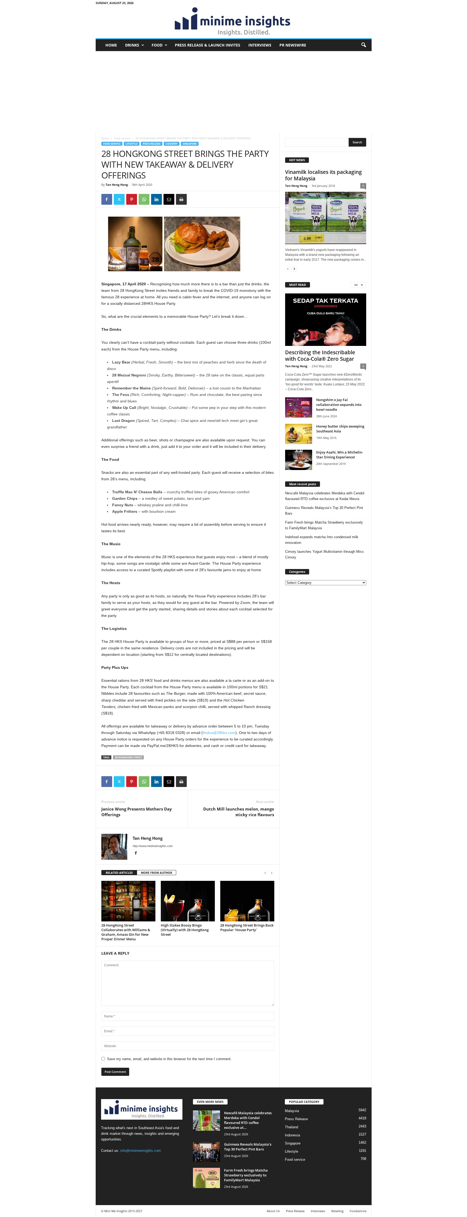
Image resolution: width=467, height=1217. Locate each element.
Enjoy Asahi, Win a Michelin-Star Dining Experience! (339, 454)
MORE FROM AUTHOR (156, 873)
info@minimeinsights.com (140, 1151)
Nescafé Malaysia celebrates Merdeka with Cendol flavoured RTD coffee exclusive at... (248, 1120)
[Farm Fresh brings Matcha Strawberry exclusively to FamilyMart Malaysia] (206, 1178)
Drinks (132, 45)
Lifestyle (132, 143)
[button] (363, 45)
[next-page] (294, 269)
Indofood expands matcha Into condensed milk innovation (321, 540)
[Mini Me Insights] (234, 22)
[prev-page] (265, 873)
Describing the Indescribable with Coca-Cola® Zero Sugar (320, 355)
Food (157, 45)
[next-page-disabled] (271, 873)
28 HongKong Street (128, 757)
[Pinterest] (131, 199)
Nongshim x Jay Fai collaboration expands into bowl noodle (339, 404)
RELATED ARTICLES (119, 873)
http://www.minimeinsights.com (153, 846)
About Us (273, 1211)
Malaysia (292, 1111)
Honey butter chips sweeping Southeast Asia (340, 429)
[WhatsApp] (144, 199)
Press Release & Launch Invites (207, 45)
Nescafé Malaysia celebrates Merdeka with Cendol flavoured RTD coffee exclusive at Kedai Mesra (324, 496)
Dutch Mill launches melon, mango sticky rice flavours (238, 811)
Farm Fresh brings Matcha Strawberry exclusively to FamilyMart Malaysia (324, 525)
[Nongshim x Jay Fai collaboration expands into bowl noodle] (298, 407)
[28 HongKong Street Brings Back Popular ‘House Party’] (247, 901)
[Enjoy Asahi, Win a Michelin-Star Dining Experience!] (298, 460)
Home (111, 45)
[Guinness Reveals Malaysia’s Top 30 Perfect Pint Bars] (206, 1152)
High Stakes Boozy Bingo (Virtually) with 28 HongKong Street (185, 930)
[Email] (169, 199)
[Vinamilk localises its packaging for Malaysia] (325, 218)
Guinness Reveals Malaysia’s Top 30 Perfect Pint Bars (324, 510)
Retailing (337, 1211)
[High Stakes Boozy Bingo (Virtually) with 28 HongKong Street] (188, 901)
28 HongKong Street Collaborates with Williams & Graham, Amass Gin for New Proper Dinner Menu (125, 932)
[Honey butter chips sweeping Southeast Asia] (298, 434)
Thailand (291, 1127)
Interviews (259, 45)
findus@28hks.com (219, 732)
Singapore (190, 143)
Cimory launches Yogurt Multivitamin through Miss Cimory (324, 554)
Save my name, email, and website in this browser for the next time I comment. (169, 1059)
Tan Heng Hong (117, 185)
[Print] (181, 199)
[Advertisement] (234, 92)
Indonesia (292, 1135)
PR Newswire (292, 45)
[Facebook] (106, 199)
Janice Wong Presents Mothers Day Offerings (136, 811)
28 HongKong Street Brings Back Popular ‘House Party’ (246, 927)
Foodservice (358, 1211)
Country (172, 143)
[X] (119, 199)
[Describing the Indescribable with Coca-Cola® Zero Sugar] (325, 319)
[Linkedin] (156, 199)
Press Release (152, 143)
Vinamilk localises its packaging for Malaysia (323, 175)
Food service (122, 138)
